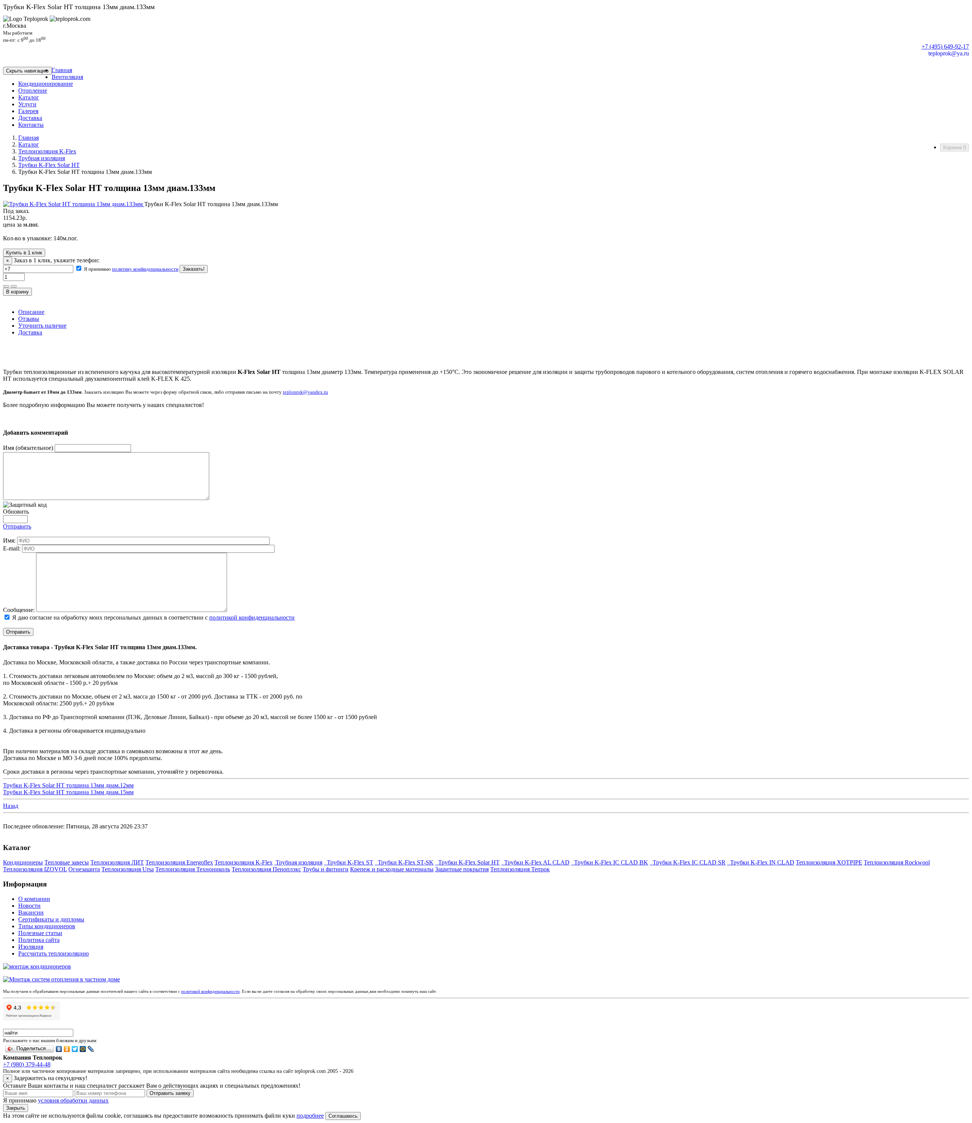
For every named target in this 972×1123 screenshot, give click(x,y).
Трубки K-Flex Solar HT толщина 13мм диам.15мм (68, 792)
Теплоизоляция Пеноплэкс (266, 869)
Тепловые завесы (66, 862)
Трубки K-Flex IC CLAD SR (688, 862)
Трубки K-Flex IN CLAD (760, 862)
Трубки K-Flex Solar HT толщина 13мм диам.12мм (68, 785)
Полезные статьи (40, 933)
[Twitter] (75, 1049)
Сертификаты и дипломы (51, 919)
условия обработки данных (73, 1100)
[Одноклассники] (67, 1049)
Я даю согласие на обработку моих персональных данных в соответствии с (153, 617)
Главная (28, 137)
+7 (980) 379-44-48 (26, 1064)
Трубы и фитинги (326, 869)
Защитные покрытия (462, 869)
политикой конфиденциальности (252, 617)
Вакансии (31, 912)
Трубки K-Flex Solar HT (49, 165)
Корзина (954, 147)
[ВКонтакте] (59, 1049)
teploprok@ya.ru (948, 53)
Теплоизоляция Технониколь (192, 869)
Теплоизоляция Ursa (127, 869)
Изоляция (30, 946)
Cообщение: (19, 610)
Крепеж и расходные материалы (392, 869)
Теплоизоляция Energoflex (179, 862)
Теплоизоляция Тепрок (520, 869)
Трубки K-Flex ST (348, 862)
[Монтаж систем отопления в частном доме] (61, 979)
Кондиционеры (23, 862)
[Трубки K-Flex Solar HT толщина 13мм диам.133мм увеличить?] (73, 204)
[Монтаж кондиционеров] (37, 966)
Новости (29, 905)
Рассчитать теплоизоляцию (53, 953)
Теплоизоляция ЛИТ (117, 862)
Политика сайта (39, 940)
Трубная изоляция (41, 158)
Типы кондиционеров (46, 926)
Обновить (16, 511)
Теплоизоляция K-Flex (47, 151)
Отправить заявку (170, 1093)
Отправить (17, 526)
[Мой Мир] (83, 1049)
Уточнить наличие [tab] (42, 325)
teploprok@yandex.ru (305, 392)
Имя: (9, 540)
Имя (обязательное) (28, 448)
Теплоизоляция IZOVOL (35, 869)
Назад (10, 806)
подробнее (310, 1115)
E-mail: (12, 548)
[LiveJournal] (91, 1049)
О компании (34, 899)
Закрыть (15, 1108)
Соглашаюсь (343, 1116)
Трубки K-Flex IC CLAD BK (609, 862)
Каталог (28, 144)
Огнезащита (84, 869)
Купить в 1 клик (24, 253)
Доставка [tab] (30, 332)
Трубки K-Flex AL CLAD (535, 862)
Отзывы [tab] (28, 318)
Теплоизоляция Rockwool (897, 862)
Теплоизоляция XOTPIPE (829, 862)
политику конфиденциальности (145, 269)
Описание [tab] (31, 312)
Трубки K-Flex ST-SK (404, 862)
